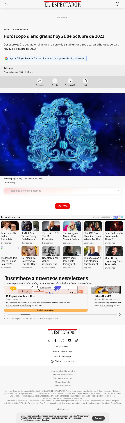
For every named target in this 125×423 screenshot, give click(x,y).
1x (118, 212)
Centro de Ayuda (62, 382)
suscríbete (25, 305)
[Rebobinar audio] (108, 212)
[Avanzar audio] (113, 212)
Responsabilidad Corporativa (62, 371)
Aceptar (98, 418)
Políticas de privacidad (62, 378)
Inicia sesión (12, 305)
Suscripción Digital (62, 356)
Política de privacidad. (49, 318)
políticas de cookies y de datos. (36, 420)
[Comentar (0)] (70, 81)
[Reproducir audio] (8, 208)
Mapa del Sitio (62, 346)
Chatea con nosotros (64, 361)
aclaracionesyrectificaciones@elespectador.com (62, 398)
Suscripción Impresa (62, 351)
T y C (30, 318)
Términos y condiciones (62, 375)
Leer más (62, 206)
